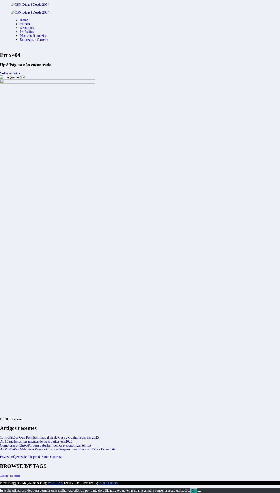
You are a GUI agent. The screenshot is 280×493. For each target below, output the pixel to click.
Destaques (27, 28)
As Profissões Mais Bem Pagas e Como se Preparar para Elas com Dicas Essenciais (57, 449)
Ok (194, 490)
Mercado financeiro (33, 35)
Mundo (25, 24)
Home (24, 20)
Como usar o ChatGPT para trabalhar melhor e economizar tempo (45, 445)
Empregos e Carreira (34, 39)
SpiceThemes (109, 483)
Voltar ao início (10, 73)
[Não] (199, 491)
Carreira (4, 476)
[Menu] (12, 9)
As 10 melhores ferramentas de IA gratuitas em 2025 (36, 441)
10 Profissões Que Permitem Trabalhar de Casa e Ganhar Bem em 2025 (49, 437)
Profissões (27, 32)
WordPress (55, 483)
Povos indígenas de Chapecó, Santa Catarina (31, 457)
